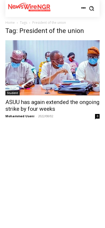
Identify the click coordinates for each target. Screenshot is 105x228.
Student (12, 93)
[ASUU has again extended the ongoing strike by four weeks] (52, 68)
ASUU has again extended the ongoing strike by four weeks (52, 105)
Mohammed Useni (19, 116)
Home (10, 22)
